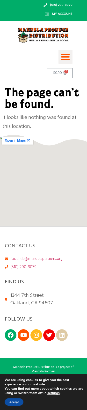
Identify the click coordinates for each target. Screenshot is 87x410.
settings (53, 393)
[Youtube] (23, 335)
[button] (65, 57)
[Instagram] (36, 335)
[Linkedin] (62, 335)
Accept (14, 402)
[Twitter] (49, 335)
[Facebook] (10, 335)
